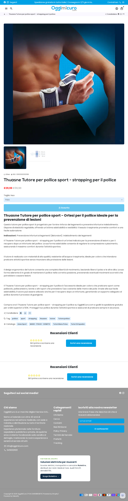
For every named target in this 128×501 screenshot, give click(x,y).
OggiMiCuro (22, 494)
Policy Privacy (60, 431)
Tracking (58, 443)
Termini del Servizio (63, 435)
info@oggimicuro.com (16, 446)
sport (23, 318)
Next (120, 84)
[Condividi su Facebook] (118, 14)
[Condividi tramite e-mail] (123, 14)
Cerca (57, 419)
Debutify (16, 496)
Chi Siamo (58, 415)
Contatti (58, 423)
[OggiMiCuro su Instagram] (8, 2)
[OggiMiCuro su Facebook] (5, 2)
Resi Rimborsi (60, 427)
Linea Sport (22, 324)
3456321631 (11, 450)
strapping (32, 318)
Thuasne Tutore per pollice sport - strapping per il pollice (32, 14)
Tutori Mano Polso (60, 324)
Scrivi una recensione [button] (81, 343)
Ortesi (7, 174)
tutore (52, 318)
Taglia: (9, 195)
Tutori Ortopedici (78, 324)
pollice (15, 318)
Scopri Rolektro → (51, 476)
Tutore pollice (64, 318)
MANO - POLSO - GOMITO (40, 324)
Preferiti (57, 439)
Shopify (55, 494)
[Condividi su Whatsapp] (121, 14)
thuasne (43, 318)
